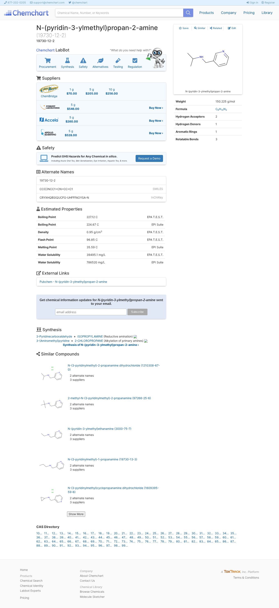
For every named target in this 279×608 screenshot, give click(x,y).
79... (171, 541)
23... (140, 533)
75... (140, 541)
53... (171, 537)
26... (163, 533)
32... (210, 533)
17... (93, 533)
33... (218, 533)
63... (47, 541)
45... (109, 537)
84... (210, 541)
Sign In (253, 2)
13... (62, 533)
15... (78, 533)
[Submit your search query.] (188, 13)
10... (39, 533)
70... (101, 541)
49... (140, 537)
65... (63, 541)
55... (187, 537)
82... (195, 541)
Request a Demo (149, 158)
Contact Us (87, 580)
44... (101, 537)
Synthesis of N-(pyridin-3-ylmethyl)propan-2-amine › (101, 344)
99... (125, 545)
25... (156, 533)
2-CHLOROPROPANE (89, 340)
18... (101, 533)
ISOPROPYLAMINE (90, 336)
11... (46, 533)
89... (47, 545)
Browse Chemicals (92, 591)
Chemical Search (31, 580)
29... (187, 533)
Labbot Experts (30, 590)
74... (132, 541)
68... (86, 541)
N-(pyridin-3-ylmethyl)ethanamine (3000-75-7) (99, 428)
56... (195, 537)
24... (148, 533)
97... (109, 545)
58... (210, 537)
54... (179, 537)
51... (155, 537)
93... (78, 545)
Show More (76, 514)
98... (117, 545)
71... (109, 541)
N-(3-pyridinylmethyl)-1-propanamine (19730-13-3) (102, 459)
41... (78, 537)
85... (218, 541)
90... (55, 545)
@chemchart (79, 2)
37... (47, 537)
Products (206, 13)
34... (226, 533)
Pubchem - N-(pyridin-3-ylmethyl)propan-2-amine (73, 281)
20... (117, 533)
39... (63, 537)
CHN (221, 109)
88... (39, 545)
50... (148, 537)
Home (24, 569)
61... (233, 537)
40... (70, 537)
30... (195, 533)
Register (269, 2)
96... (101, 545)
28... (179, 533)
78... (163, 541)
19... (109, 533)
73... (125, 541)
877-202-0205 (17, 2)
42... (86, 537)
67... (78, 541)
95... (94, 545)
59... (218, 537)
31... (202, 533)
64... (55, 541)
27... (171, 533)
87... (233, 541)
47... (124, 537)
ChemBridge (49, 96)
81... (186, 541)
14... (70, 533)
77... (155, 541)
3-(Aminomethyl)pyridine (52, 340)
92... (70, 545)
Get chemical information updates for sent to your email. (101, 301)
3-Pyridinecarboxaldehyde (54, 336)
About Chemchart (91, 575)
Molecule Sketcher (92, 596)
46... (117, 537)
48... (132, 537)
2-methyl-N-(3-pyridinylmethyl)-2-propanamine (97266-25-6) (109, 398)
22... (132, 533)
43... (94, 537)
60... (226, 537)
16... (86, 533)
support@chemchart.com (49, 2)
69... (94, 541)
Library (267, 13)
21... (124, 533)
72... (117, 541)
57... (202, 537)
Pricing (248, 13)
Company (228, 13)
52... (163, 537)
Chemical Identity (31, 585)
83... (202, 541)
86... (226, 541)
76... (148, 541)
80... (179, 541)
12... (54, 533)
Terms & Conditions (246, 577)
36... (39, 537)
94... (86, 545)
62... (39, 541)
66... (70, 541)
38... (55, 537)
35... (233, 533)
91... (62, 545)
